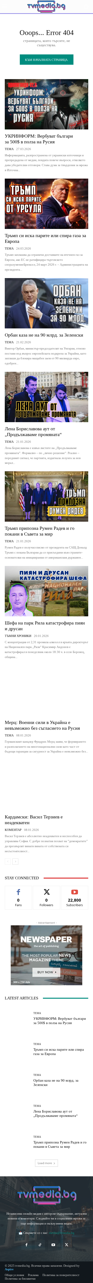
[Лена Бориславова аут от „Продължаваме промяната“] (46, 397)
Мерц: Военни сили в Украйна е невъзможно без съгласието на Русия (42, 725)
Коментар (13, 829)
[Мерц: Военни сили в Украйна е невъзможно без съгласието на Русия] (46, 690)
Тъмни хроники (18, 635)
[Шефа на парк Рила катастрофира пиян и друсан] (46, 591)
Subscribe (75, 889)
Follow (46, 889)
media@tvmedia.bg (61, 1233)
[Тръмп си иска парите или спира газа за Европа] (46, 204)
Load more (45, 1163)
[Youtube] (53, 1245)
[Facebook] (26, 1245)
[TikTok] (40, 1245)
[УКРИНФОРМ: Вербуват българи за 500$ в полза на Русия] (46, 104)
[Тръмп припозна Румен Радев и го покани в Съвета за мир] (46, 496)
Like (18, 889)
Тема (9, 149)
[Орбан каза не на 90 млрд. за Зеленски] (46, 303)
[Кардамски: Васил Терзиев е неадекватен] (46, 785)
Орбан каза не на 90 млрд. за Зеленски (44, 335)
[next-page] (15, 861)
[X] (67, 1245)
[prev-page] (8, 861)
